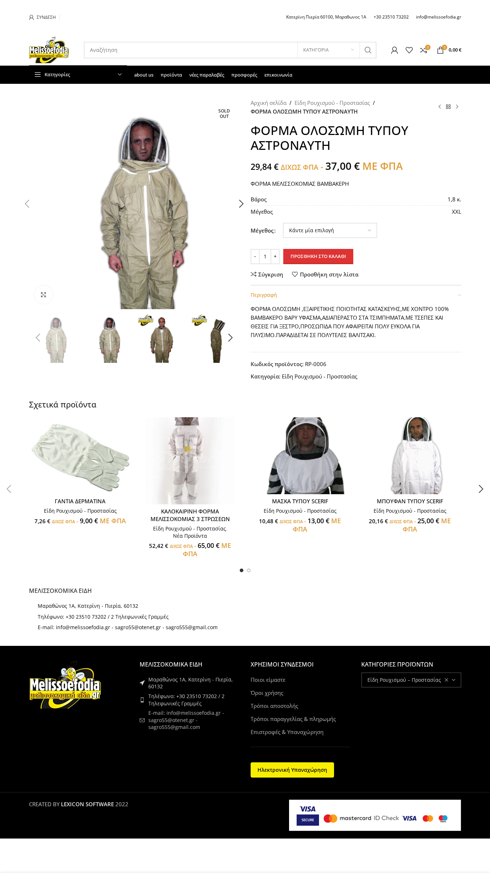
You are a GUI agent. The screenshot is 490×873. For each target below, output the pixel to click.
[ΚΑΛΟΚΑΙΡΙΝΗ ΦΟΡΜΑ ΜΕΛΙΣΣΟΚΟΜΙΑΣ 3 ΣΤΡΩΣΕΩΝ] (190, 460)
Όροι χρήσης (267, 692)
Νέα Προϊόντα (190, 535)
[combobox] (411, 680)
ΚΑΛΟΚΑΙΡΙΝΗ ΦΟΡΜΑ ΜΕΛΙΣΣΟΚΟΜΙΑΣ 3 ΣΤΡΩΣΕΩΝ (190, 515)
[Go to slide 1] (241, 570)
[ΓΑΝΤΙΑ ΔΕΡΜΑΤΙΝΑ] (80, 456)
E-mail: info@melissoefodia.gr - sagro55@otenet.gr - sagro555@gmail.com (128, 627)
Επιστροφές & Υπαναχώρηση (287, 731)
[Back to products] (448, 107)
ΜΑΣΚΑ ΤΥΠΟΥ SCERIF (300, 501)
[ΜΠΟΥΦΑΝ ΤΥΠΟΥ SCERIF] (410, 456)
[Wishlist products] (409, 50)
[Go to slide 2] (249, 570)
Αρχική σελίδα (269, 102)
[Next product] (457, 107)
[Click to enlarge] (43, 295)
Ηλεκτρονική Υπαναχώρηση (292, 769)
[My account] (394, 50)
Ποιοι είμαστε (268, 679)
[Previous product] (439, 107)
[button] (38, 338)
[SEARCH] (368, 50)
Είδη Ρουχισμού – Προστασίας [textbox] (404, 679)
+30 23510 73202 (391, 17)
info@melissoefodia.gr (438, 17)
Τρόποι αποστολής (274, 705)
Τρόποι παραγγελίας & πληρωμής (293, 718)
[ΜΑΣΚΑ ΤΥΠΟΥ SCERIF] (300, 456)
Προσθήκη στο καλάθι (318, 256)
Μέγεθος (262, 230)
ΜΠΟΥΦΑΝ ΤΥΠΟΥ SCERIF (410, 501)
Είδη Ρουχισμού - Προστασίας (332, 102)
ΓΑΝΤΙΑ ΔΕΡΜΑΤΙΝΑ (80, 501)
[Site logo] (49, 49)
